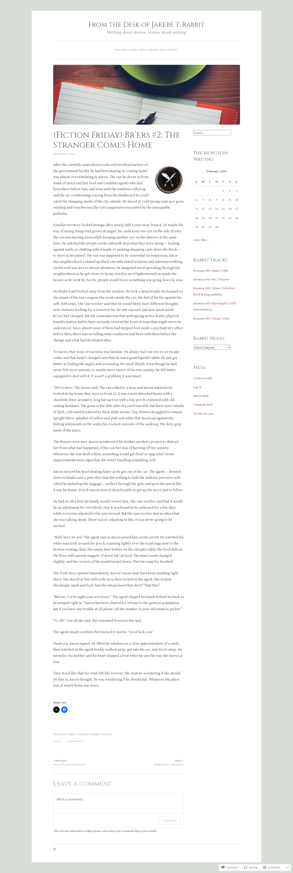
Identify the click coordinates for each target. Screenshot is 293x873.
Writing (107, 734)
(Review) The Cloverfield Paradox (69, 763)
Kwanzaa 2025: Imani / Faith (210, 270)
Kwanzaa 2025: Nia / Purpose (211, 279)
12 (203, 209)
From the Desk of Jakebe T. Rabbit (146, 24)
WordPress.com (203, 413)
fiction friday (75, 741)
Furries (71, 734)
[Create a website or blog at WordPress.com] (54, 849)
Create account (202, 378)
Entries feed (200, 396)
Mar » (205, 240)
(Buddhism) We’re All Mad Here (169, 763)
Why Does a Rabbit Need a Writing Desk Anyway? (146, 49)
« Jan (196, 240)
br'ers (58, 741)
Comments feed (202, 404)
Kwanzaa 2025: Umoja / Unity (211, 318)
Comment (170, 820)
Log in (197, 387)
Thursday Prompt (89, 734)
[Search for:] (212, 133)
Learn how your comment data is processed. (129, 831)
